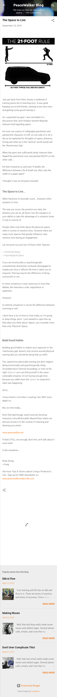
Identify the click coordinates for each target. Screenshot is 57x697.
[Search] (53, 5)
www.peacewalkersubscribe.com (18, 478)
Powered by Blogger (30, 685)
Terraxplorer (35, 691)
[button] (53, 21)
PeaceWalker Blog (28, 5)
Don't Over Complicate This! (18, 647)
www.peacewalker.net (12, 432)
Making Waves (11, 613)
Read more (49, 604)
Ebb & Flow (8, 578)
